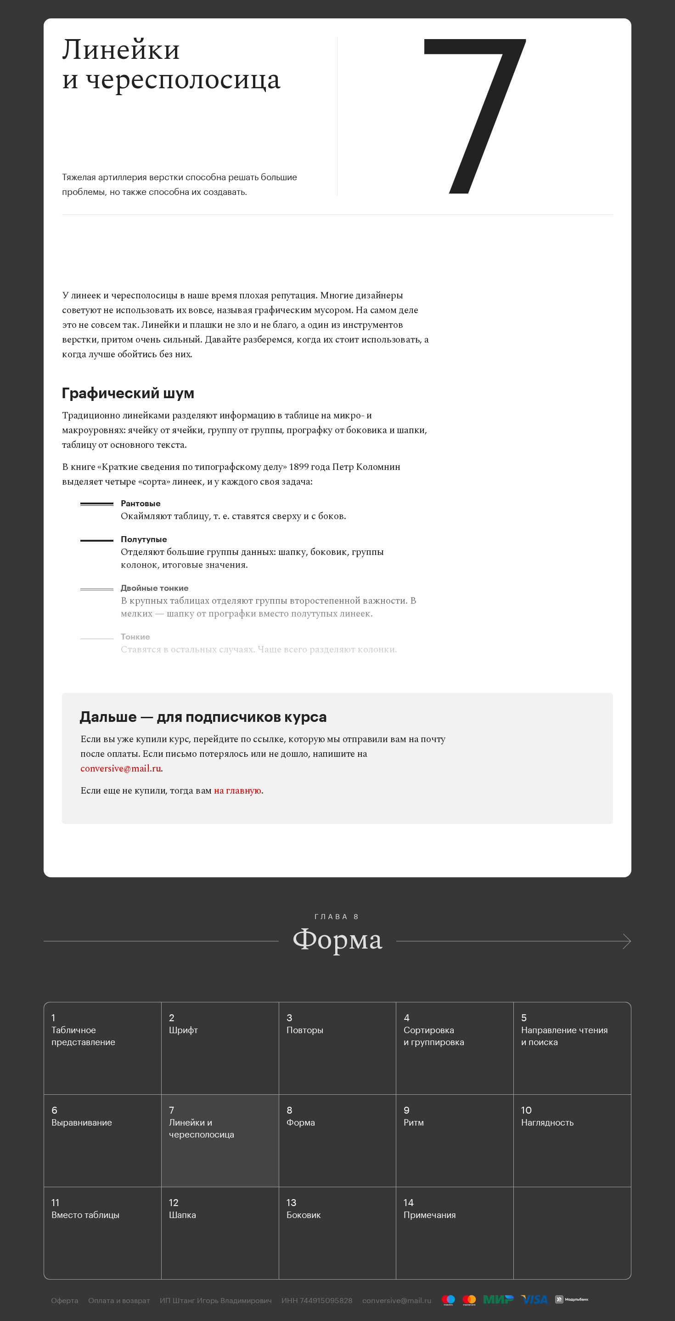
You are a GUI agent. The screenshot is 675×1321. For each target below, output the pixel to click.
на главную (237, 790)
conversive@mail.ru (120, 768)
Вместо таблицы (85, 1213)
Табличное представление (83, 1034)
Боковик (304, 1213)
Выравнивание (81, 1121)
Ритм (414, 1121)
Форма (301, 1121)
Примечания (430, 1213)
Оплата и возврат (119, 1299)
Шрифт (183, 1028)
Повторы (305, 1028)
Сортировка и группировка (434, 1034)
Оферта (65, 1299)
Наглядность (547, 1121)
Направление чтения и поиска (564, 1034)
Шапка (182, 1213)
